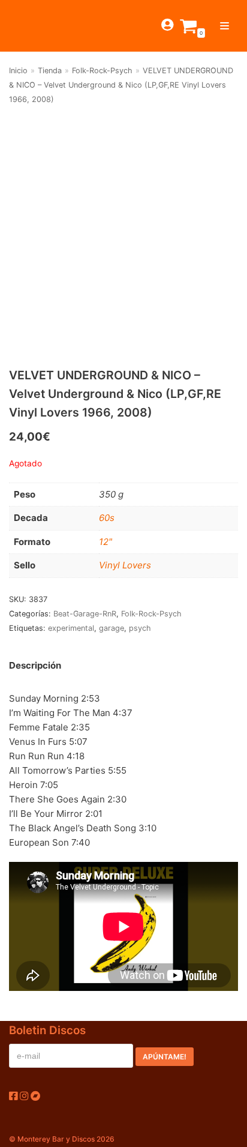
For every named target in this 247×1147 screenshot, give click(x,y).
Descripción (35, 665)
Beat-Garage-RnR (84, 613)
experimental (71, 628)
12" (105, 541)
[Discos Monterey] (30, 25)
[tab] (35, 665)
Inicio (18, 70)
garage (111, 628)
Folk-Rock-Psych (102, 70)
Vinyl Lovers (125, 565)
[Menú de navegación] (224, 25)
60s (107, 517)
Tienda (50, 70)
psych (140, 628)
